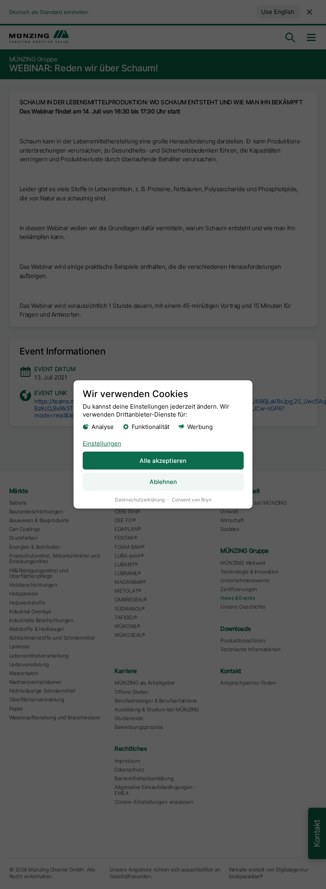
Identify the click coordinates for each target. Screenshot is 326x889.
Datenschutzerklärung (140, 500)
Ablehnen (163, 482)
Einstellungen (102, 443)
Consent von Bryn (192, 500)
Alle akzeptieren (163, 460)
